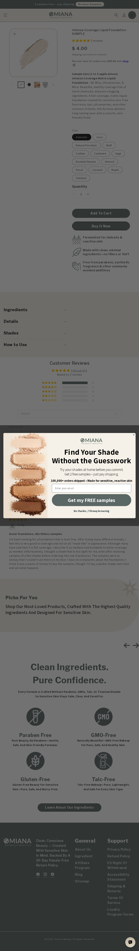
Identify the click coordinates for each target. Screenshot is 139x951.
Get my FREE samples (91, 500)
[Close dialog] (133, 434)
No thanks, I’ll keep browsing (91, 511)
